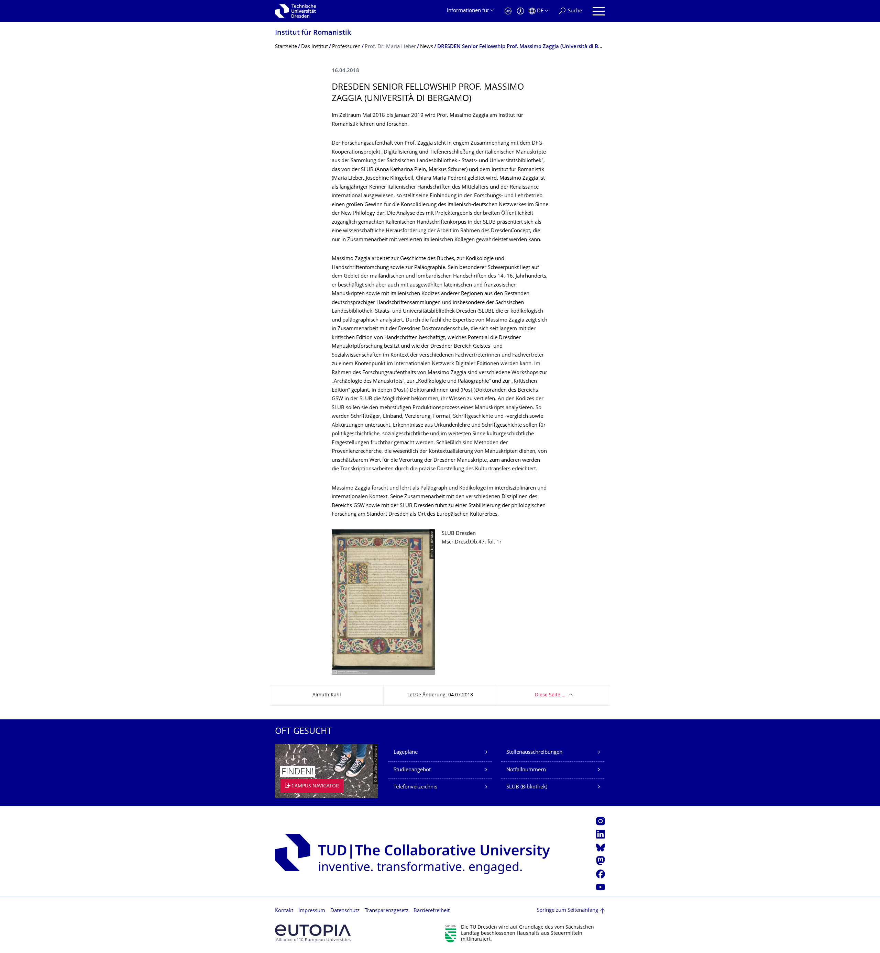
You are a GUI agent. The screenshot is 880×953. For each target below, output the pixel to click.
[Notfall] (508, 11)
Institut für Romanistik (313, 33)
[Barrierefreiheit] (520, 11)
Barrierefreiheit (432, 910)
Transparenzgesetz (386, 910)
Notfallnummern (526, 770)
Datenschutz (345, 910)
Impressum (311, 910)
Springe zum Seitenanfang (567, 910)
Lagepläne (406, 752)
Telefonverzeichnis (415, 787)
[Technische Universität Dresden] (295, 11)
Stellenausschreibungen (534, 752)
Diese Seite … (550, 695)
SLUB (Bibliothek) (526, 787)
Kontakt (284, 910)
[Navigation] (598, 11)
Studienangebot (412, 770)
